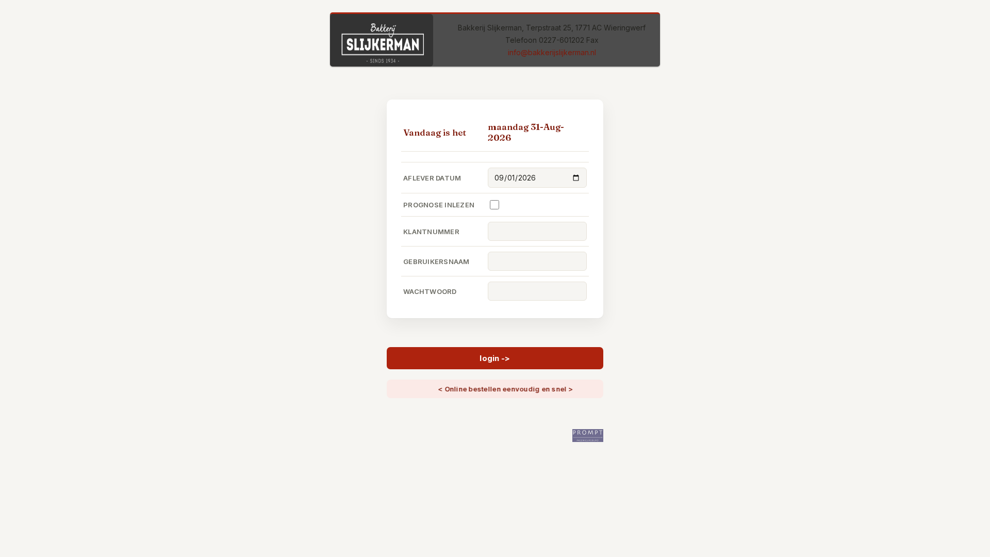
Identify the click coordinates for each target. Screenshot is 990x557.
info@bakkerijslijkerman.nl (552, 52)
